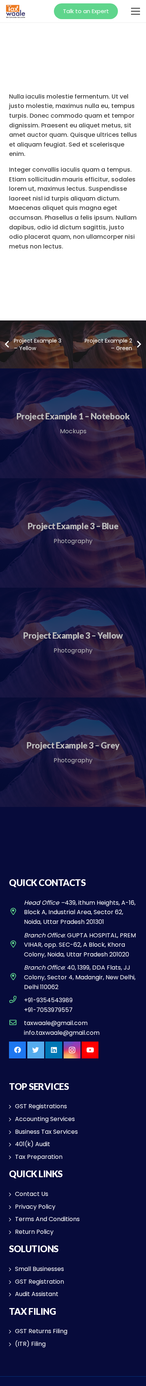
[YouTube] (90, 1050)
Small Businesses (39, 1269)
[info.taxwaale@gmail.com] (16, 1033)
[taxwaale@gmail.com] (16, 1023)
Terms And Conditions (47, 1219)
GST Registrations (41, 1106)
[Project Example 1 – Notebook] (73, 423)
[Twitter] (35, 1050)
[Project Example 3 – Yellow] (73, 642)
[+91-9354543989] (16, 1000)
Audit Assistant (36, 1294)
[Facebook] (17, 1050)
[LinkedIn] (53, 1050)
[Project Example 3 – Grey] (73, 752)
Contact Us (31, 1194)
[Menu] (135, 11)
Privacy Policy (35, 1206)
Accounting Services (45, 1119)
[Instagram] (72, 1050)
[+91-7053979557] (16, 1010)
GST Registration (39, 1281)
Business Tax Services (46, 1131)
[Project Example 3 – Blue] (73, 533)
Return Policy (34, 1231)
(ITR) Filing (30, 1344)
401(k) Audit (32, 1144)
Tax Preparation (39, 1157)
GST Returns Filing (41, 1331)
